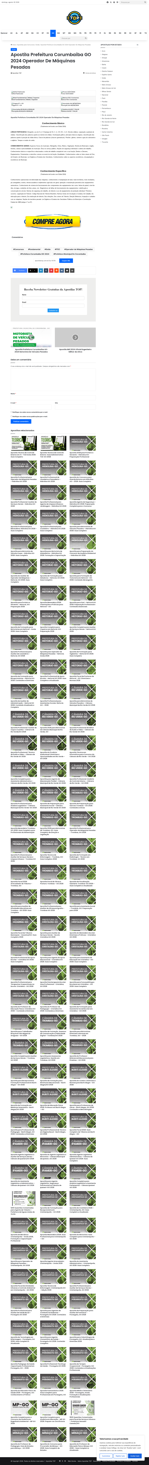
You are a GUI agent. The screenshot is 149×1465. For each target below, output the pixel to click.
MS (69, 33)
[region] (121, 1448)
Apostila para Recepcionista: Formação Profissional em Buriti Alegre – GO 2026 (23, 1083)
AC (11, 33)
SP (135, 33)
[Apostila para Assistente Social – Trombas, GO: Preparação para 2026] (83, 896)
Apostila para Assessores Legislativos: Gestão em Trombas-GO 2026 (50, 1058)
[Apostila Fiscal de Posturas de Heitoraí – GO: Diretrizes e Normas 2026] (83, 667)
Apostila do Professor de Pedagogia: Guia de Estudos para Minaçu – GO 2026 (22, 1446)
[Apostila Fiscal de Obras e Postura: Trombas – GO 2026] (53, 872)
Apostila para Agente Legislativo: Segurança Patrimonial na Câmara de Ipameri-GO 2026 (50, 1184)
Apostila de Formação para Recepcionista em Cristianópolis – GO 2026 (51, 1210)
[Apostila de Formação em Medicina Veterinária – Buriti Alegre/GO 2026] (24, 1095)
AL (17, 33)
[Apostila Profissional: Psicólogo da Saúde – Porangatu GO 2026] (53, 1354)
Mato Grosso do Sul (109, 88)
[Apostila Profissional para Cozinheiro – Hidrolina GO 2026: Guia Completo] (53, 517)
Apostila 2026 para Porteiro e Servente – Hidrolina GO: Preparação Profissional (81, 455)
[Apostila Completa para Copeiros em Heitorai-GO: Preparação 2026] (53, 617)
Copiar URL (66, 261)
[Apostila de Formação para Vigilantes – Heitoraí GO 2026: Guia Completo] (83, 642)
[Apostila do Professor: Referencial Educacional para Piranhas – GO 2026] (83, 1046)
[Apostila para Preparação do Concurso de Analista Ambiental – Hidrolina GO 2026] (83, 541)
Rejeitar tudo (120, 1456)
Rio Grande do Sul (108, 122)
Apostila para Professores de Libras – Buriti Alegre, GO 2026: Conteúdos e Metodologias (82, 1107)
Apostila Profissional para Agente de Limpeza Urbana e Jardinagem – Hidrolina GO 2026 (53, 504)
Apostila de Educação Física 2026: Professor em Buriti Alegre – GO (53, 1107)
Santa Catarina (107, 132)
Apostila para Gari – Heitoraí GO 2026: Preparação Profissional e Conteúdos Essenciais (83, 604)
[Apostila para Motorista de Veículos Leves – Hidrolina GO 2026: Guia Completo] (24, 541)
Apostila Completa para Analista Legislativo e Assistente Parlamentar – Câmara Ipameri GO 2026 (83, 1184)
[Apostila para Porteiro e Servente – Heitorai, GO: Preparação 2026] (24, 593)
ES (48, 33)
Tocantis (105, 142)
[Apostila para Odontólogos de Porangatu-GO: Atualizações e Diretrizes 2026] (83, 1327)
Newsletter (97, 1461)
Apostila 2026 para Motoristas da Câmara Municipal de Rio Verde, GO (52, 730)
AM (27, 33)
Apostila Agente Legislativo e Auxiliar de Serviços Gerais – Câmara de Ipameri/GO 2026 (22, 1156)
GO (53, 33)
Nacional (105, 95)
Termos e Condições (124, 1461)
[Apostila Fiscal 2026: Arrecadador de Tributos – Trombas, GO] (24, 872)
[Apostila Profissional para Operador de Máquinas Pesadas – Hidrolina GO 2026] (24, 468)
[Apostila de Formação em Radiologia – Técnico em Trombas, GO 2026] (83, 845)
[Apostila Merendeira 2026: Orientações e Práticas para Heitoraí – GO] (53, 593)
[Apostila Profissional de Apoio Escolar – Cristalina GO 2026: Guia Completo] (24, 948)
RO (120, 33)
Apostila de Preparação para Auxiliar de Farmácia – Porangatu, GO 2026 (81, 1312)
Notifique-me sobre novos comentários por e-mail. (30, 412)
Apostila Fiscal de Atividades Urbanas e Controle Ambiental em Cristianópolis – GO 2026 (23, 1288)
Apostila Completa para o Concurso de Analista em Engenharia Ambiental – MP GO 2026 (23, 1420)
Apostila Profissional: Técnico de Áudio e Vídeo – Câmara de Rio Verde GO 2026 (23, 754)
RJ (105, 33)
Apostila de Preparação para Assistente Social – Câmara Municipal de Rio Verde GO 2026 (53, 805)
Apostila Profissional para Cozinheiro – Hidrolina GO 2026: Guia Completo (53, 528)
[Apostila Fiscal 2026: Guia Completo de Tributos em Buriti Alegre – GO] (83, 1120)
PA (80, 33)
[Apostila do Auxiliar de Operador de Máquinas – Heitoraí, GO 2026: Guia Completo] (24, 566)
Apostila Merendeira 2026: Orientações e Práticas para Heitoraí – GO (51, 604)
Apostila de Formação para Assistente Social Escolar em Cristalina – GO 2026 (81, 1009)
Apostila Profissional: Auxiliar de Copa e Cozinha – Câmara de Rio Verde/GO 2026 (24, 730)
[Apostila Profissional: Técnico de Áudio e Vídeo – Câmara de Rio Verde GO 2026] (24, 742)
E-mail (13, 403)
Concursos (19, 249)
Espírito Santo (107, 74)
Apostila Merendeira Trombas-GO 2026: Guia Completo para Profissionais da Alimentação (23, 830)
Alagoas (105, 54)
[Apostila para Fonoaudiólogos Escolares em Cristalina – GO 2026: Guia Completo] (83, 972)
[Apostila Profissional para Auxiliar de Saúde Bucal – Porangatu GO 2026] (24, 1301)
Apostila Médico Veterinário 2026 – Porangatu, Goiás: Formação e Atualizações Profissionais (81, 1394)
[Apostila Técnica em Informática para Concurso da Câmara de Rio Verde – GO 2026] (83, 742)
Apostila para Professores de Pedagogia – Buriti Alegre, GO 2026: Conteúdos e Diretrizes (23, 1132)
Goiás (37, 45)
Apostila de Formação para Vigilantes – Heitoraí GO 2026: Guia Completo (82, 654)
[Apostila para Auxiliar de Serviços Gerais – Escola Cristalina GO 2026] (53, 923)
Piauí (103, 112)
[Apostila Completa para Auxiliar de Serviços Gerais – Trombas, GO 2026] (24, 1046)
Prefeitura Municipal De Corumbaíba (70, 254)
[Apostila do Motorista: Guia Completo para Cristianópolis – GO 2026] (83, 1225)
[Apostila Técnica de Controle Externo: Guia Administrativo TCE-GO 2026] (53, 443)
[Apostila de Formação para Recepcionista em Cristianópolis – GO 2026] (53, 1198)
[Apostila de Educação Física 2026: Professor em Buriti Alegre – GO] (53, 1095)
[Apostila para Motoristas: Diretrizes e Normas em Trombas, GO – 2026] (83, 1022)
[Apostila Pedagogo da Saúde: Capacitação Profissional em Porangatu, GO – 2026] (24, 1354)
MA (58, 33)
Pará (103, 98)
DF (43, 33)
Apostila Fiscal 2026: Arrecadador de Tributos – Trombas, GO (21, 883)
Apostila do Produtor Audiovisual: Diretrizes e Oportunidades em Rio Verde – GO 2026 (52, 755)
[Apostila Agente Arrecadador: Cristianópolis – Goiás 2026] (53, 1252)
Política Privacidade (108, 1461)
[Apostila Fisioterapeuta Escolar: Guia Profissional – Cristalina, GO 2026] (53, 972)
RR (125, 33)
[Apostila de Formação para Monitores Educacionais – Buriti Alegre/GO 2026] (53, 1071)
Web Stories (72, 1461)
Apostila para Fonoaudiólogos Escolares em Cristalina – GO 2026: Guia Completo (82, 984)
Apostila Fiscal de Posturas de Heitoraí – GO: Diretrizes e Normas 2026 (82, 678)
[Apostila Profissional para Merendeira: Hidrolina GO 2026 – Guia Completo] (24, 517)
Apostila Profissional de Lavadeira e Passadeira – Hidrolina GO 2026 (50, 479)
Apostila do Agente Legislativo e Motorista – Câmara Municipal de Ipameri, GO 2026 (53, 1156)
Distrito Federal (107, 71)
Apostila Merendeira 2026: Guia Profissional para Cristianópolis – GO (53, 1237)
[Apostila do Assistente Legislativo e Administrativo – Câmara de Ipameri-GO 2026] (24, 1171)
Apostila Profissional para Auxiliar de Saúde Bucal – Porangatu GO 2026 (21, 1312)
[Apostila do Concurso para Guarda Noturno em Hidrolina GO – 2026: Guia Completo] (83, 468)
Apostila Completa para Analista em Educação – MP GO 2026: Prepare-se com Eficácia (52, 1419)
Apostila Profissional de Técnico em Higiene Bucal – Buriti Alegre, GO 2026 (53, 1132)
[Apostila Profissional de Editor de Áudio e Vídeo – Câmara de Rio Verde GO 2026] (83, 718)
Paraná (104, 105)
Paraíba (104, 101)
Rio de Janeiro (107, 115)
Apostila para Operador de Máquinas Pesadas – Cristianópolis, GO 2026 (22, 1263)
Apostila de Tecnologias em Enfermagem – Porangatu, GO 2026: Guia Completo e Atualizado (23, 1340)
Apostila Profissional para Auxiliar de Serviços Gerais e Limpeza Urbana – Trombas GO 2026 (23, 858)
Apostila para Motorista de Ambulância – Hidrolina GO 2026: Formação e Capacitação (53, 553)
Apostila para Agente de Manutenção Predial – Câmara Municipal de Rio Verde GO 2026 (53, 781)
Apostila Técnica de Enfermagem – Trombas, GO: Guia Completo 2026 (51, 857)
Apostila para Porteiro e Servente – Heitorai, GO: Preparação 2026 (20, 604)
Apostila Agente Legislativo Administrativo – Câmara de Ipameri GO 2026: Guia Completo (81, 1157)
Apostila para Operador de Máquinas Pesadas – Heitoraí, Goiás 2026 (52, 654)
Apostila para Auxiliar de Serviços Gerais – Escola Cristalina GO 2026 (50, 935)
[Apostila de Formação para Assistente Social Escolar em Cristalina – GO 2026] (83, 997)
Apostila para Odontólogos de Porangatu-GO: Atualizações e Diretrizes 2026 (82, 1339)
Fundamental (34, 249)
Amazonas (105, 61)
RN (110, 33)
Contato (135, 1461)
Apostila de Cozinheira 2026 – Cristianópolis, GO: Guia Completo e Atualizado (82, 1210)
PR (90, 33)
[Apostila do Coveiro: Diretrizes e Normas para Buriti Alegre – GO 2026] (83, 1071)
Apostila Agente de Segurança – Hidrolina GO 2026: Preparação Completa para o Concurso (83, 504)
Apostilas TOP (16, 73)
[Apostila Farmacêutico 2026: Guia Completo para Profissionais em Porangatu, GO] (53, 1381)
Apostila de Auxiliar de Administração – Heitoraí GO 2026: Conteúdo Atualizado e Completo (22, 704)
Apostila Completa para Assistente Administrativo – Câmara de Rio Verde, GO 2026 (23, 781)
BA (32, 33)
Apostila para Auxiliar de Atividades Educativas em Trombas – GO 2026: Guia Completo (21, 909)
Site (56, 403)
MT (64, 33)
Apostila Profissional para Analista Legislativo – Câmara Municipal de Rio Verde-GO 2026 (24, 805)
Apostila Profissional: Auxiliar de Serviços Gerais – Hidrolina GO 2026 (24, 504)
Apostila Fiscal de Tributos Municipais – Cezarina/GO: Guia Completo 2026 (23, 935)
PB (85, 33)
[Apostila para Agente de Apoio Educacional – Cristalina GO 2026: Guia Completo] (53, 948)
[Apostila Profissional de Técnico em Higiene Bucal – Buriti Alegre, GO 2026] (53, 1120)
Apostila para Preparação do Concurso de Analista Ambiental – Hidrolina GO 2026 (83, 553)
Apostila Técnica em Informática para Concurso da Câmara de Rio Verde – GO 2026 (82, 754)
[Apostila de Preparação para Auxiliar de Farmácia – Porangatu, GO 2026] (83, 1301)
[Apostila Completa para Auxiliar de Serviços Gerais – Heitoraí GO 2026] (83, 617)
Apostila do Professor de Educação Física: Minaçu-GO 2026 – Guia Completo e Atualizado (81, 1447)
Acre (103, 51)
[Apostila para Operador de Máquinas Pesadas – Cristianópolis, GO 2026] (24, 1252)
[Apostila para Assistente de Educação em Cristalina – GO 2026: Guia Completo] (83, 948)
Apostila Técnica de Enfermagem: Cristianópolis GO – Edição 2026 (53, 1288)
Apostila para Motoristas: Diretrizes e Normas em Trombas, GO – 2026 (80, 1033)
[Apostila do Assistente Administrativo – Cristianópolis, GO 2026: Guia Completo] (83, 1252)
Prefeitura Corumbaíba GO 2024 (35, 254)
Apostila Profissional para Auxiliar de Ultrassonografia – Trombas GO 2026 (52, 908)
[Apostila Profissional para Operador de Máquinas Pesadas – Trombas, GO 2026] (83, 818)
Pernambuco (106, 108)
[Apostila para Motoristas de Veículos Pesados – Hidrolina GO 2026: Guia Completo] (83, 517)
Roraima (105, 128)
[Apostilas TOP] (74, 17)
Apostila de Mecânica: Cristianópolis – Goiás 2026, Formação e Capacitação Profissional (22, 1238)
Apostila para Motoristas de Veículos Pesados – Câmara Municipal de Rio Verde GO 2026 (82, 703)
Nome (13, 394)
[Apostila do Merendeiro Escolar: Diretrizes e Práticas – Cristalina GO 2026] (83, 923)
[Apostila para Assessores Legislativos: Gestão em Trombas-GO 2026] (53, 1046)
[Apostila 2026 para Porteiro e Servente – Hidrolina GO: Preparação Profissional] (83, 443)
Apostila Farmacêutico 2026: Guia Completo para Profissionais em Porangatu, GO (53, 1393)
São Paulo (105, 135)
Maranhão (105, 81)
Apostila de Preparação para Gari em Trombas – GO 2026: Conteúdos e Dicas (81, 805)
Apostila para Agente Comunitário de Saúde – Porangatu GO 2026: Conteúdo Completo (52, 1340)
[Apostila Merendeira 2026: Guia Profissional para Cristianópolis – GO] (53, 1225)
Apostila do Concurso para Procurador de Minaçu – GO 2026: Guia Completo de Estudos (51, 1447)
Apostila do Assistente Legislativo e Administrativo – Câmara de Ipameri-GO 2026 (23, 1183)
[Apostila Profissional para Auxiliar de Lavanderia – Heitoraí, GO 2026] (24, 642)
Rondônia (105, 125)
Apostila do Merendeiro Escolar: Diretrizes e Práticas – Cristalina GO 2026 (83, 935)
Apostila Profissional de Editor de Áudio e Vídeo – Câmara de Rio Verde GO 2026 (82, 730)
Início (14, 45)
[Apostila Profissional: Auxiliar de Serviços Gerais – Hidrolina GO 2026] (24, 492)
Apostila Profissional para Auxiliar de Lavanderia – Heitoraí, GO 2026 (21, 654)
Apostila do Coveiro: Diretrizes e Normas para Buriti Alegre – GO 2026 (83, 1083)
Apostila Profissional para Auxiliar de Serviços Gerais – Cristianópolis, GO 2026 (81, 1288)
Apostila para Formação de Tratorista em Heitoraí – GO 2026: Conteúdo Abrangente (81, 578)
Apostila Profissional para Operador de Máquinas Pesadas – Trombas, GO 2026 (83, 830)
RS (115, 33)
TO (146, 33)
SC (130, 33)
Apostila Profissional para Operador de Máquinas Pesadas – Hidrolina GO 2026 (24, 479)
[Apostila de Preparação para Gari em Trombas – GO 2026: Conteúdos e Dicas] (83, 794)
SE (140, 33)
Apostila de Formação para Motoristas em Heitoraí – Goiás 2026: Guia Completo (23, 629)
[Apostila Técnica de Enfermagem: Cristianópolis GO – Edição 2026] (53, 1276)
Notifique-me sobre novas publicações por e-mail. (30, 416)
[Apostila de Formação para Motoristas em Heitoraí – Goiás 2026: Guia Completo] (24, 617)
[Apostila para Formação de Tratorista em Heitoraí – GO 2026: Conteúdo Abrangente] (83, 566)
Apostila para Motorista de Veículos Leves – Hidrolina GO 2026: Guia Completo (22, 553)
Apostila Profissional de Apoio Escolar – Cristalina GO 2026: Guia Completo (23, 960)
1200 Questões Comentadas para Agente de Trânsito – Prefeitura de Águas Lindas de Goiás (23, 1211)
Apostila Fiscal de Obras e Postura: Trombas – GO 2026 (51, 882)
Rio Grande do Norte (109, 118)
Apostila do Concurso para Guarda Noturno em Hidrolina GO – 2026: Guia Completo (81, 479)
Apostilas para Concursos (25, 45)
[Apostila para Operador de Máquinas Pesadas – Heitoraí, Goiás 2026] (53, 642)
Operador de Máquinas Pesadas (79, 249)
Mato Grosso (106, 85)
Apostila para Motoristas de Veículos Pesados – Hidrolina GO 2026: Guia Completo (83, 528)
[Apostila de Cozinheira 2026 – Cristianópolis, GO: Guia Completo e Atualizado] (83, 1198)
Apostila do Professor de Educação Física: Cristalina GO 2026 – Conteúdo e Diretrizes (23, 1009)
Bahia (104, 64)
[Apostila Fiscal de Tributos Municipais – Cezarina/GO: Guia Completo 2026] (24, 923)
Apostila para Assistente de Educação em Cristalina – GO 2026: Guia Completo (81, 960)
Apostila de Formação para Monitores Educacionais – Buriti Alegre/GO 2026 (53, 1083)
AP (22, 33)
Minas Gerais (106, 91)
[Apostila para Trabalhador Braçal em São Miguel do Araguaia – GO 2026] (24, 1022)
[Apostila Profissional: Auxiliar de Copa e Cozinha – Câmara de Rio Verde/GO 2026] (24, 718)
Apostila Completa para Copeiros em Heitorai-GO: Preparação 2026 (50, 629)
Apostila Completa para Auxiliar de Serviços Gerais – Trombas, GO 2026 (24, 1058)
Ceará (104, 68)
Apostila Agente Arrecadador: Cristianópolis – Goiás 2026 (52, 1262)
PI (100, 33)
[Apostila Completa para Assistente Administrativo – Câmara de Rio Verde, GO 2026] (24, 769)
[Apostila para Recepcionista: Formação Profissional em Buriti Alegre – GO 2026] (24, 1071)
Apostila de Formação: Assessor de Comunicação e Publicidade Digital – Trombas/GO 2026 (53, 1033)
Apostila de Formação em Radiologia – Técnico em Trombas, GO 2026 (80, 857)
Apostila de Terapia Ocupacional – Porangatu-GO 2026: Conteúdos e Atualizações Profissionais (83, 1367)
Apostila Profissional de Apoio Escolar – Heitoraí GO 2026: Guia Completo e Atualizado (53, 678)
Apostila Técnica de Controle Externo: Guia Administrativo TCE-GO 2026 (52, 455)
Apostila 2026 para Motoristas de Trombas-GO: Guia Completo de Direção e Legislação (52, 831)
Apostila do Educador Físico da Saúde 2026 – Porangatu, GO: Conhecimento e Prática (23, 1393)
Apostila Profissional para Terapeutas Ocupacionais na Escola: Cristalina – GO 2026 (22, 984)
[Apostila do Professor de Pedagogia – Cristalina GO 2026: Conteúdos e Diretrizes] (53, 997)
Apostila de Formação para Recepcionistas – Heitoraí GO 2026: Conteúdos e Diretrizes (22, 678)
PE (95, 33)
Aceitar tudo (134, 1456)
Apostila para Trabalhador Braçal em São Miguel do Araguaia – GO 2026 (21, 1033)
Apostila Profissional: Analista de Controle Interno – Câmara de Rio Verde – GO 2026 (82, 781)
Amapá (104, 58)
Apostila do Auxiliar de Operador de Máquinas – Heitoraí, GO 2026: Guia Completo (21, 579)
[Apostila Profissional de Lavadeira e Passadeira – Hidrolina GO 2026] (53, 468)
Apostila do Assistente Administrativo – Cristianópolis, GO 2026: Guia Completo (82, 1263)
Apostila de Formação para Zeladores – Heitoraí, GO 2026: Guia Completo (52, 578)
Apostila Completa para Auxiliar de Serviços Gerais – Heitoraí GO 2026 (83, 629)
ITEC (58, 249)
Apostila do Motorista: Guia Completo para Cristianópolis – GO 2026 (82, 1237)
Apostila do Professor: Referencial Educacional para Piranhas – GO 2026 (81, 1058)
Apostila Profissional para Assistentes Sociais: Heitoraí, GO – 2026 (52, 703)
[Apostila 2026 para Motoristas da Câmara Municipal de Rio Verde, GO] (53, 718)
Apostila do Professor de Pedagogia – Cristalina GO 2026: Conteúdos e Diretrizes (51, 1009)
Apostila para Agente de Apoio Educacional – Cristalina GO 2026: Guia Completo (52, 960)
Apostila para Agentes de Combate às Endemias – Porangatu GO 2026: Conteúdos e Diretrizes (53, 1313)
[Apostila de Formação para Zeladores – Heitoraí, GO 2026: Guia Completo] (53, 566)
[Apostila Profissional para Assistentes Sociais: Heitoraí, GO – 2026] (53, 691)
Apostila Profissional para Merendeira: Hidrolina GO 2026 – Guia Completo (24, 528)
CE (38, 33)
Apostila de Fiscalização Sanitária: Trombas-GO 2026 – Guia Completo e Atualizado (82, 883)
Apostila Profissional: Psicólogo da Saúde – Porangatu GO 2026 (53, 1365)
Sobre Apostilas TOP (85, 1461)
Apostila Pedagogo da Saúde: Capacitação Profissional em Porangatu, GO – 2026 (23, 1366)
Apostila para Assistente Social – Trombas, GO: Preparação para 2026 (82, 908)
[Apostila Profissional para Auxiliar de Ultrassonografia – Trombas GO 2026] (53, 896)
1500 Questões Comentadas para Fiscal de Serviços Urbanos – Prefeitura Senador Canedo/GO (82, 1420)
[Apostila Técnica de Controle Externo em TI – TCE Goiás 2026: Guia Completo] (24, 443)
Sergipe (104, 139)
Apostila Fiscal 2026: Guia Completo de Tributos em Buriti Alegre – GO (82, 1132)
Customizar (106, 1456)
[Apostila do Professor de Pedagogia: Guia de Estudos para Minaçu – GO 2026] (24, 1434)
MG (75, 33)
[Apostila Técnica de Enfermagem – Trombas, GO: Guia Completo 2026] (53, 845)
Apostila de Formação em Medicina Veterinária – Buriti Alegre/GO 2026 (22, 1107)
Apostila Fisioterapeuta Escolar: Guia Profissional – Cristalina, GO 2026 (53, 984)
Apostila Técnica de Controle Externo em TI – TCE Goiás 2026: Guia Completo (23, 455)
